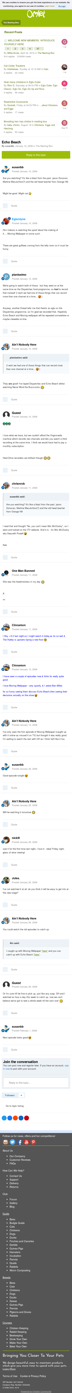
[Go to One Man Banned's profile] (6, 572)
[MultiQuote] (5, 205)
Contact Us (16, 1176)
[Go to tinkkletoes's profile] (64, 67)
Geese (13, 1301)
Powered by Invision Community (36, 1391)
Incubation (15, 1255)
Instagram (5, 1142)
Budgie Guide (17, 1223)
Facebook (19, 1142)
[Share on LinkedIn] (21, 1118)
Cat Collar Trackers (14, 65)
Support (14, 1179)
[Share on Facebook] (9, 1118)
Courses (7, 1322)
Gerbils (13, 1244)
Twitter (12, 1142)
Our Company (17, 1156)
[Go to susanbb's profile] (6, 169)
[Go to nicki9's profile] (6, 839)
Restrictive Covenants (16, 101)
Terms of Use (10, 1376)
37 (38, 48)
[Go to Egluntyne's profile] (6, 221)
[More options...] (65, 169)
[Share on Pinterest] (26, 1118)
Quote (14, 205)
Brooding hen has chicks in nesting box (25, 121)
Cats (46, 69)
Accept (62, 6)
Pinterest (33, 1142)
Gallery (13, 1203)
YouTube (26, 1142)
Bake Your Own (18, 1346)
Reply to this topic (36, 155)
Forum (13, 1199)
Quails (13, 1263)
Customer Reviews (20, 1159)
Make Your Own (18, 1342)
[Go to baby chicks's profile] (64, 123)
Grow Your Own (18, 1339)
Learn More (9, 1369)
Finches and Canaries (22, 1241)
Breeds (6, 1277)
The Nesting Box (46, 53)
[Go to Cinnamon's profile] (6, 627)
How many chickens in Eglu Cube (22, 82)
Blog (12, 1206)
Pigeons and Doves (20, 1312)
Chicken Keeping (19, 1328)
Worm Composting (20, 1270)
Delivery (14, 1183)
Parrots (14, 1259)
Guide (6, 1213)
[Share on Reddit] (15, 1118)
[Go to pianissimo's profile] (6, 276)
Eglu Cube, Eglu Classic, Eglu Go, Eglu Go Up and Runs (30, 87)
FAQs (13, 1163)
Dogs (12, 1234)
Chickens (15, 1230)
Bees (12, 1219)
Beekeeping (16, 1335)
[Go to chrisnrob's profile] (6, 485)
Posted (24, 171)
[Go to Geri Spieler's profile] (64, 42)
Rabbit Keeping (18, 1331)
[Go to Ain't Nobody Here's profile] (6, 346)
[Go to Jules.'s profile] (6, 880)
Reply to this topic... (19, 1082)
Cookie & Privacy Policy (33, 1376)
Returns (14, 1187)
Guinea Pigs (16, 1248)
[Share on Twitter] (4, 1118)
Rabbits (14, 1266)
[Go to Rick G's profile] (64, 83)
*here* (45, 950)
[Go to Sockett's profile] (64, 103)
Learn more (50, 5)
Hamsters (15, 1252)
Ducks (13, 1237)
